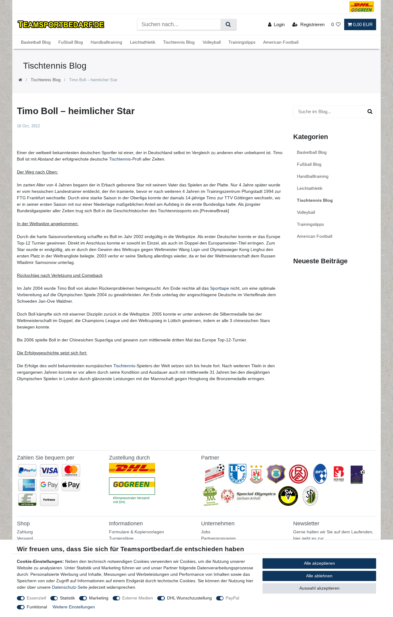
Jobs (205, 531)
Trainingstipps (241, 42)
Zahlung (25, 531)
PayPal (232, 597)
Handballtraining (106, 42)
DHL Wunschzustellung (189, 597)
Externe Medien (137, 597)
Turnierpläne (121, 538)
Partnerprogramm (218, 538)
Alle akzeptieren (319, 563)
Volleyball (212, 42)
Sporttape (219, 288)
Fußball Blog (70, 42)
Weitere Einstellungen (74, 606)
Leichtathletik (142, 42)
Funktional (37, 606)
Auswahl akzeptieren (319, 588)
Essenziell (36, 597)
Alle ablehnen (319, 575)
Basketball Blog (36, 42)
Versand (25, 538)
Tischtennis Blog (179, 42)
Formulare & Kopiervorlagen (136, 531)
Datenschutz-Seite (70, 587)
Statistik (67, 597)
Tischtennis (120, 159)
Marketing (98, 597)
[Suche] (228, 24)
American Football (280, 42)
